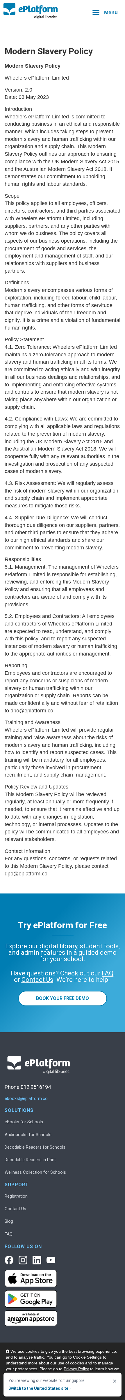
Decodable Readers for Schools (35, 1147)
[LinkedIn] (37, 1260)
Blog (9, 1221)
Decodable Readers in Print (30, 1159)
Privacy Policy (76, 1368)
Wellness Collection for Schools (35, 1172)
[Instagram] (23, 1260)
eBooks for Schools (24, 1121)
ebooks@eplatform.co (26, 1098)
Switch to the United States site (39, 1388)
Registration (16, 1196)
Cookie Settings (87, 1357)
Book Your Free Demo (62, 998)
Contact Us (15, 1208)
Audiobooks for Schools (28, 1134)
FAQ (8, 1234)
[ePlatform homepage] (62, 11)
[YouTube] (51, 1260)
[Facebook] (9, 1260)
